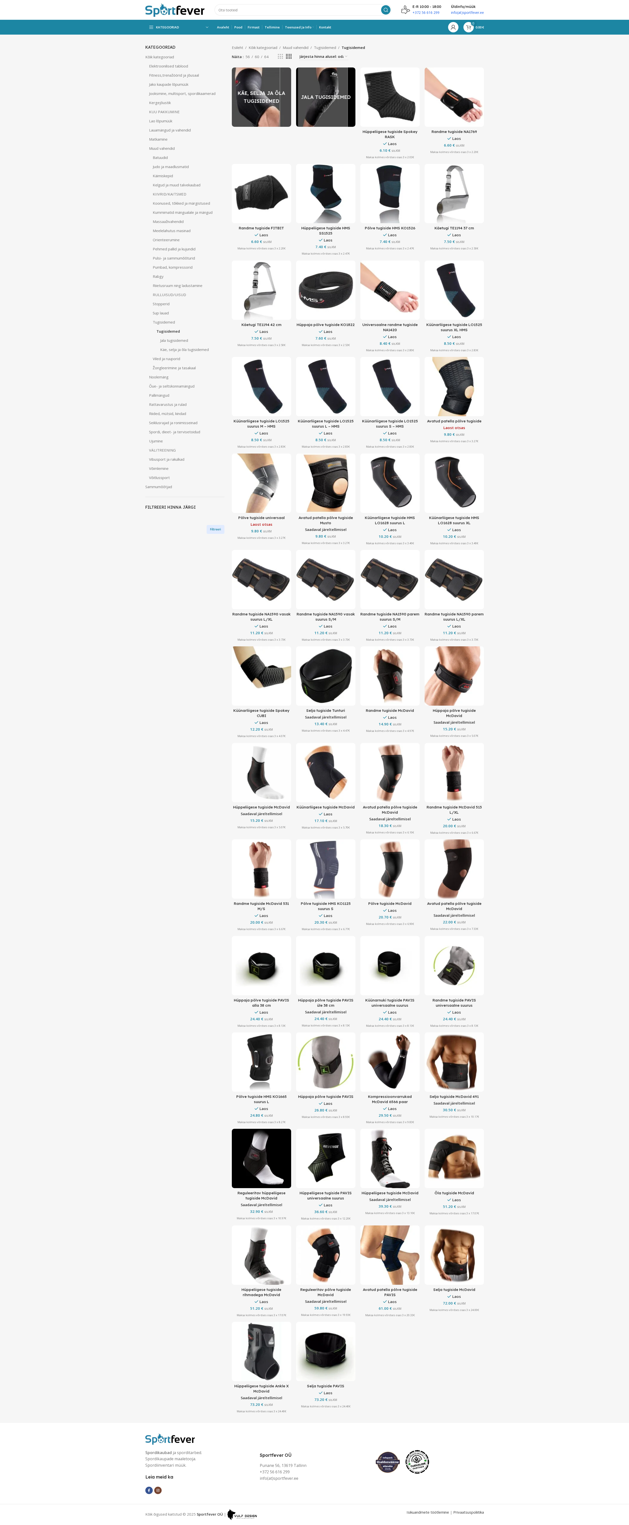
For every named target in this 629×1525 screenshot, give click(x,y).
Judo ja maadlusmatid (171, 166)
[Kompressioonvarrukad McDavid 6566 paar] (390, 1062)
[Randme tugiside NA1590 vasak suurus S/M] (325, 579)
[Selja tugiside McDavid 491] (454, 1062)
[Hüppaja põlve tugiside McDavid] (454, 676)
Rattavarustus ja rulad (168, 404)
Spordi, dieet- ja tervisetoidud (174, 431)
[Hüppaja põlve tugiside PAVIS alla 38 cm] (261, 965)
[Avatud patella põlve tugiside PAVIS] (390, 1255)
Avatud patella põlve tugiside (454, 421)
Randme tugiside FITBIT (261, 228)
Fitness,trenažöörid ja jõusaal (174, 75)
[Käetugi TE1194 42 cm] (261, 290)
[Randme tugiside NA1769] (454, 97)
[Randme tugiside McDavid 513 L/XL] (454, 772)
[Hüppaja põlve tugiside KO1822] (325, 290)
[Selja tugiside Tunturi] (325, 676)
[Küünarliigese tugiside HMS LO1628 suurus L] (390, 483)
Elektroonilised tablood (168, 66)
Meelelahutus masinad (172, 230)
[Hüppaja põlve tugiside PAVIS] (325, 1062)
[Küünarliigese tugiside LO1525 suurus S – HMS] (390, 386)
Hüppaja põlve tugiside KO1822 (326, 324)
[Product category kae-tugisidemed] (261, 97)
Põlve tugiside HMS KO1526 (390, 228)
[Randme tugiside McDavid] (390, 676)
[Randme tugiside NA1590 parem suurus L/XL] (454, 579)
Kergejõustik (160, 102)
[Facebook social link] (149, 1490)
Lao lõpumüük (160, 120)
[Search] (385, 10)
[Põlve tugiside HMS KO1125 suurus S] (325, 869)
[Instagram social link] (158, 1490)
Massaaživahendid (168, 221)
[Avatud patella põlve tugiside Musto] (325, 483)
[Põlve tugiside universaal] (261, 483)
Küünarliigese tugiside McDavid (326, 807)
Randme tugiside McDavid (390, 710)
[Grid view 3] (280, 56)
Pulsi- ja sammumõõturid (174, 258)
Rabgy (158, 276)
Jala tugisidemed (174, 340)
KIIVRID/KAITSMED (169, 194)
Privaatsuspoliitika (468, 1512)
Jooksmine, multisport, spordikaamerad (182, 93)
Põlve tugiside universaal (261, 517)
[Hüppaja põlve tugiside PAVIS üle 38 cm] (325, 965)
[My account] (453, 27)
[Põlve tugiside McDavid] (390, 869)
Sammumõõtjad (158, 486)
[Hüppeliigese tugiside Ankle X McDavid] (261, 1351)
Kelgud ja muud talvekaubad (176, 184)
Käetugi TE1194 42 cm (261, 324)
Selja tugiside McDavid (454, 1289)
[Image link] (170, 1438)
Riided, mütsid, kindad (167, 413)
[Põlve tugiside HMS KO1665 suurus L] (261, 1062)
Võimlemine (159, 468)
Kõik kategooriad (159, 56)
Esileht (237, 47)
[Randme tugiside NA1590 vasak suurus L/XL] (261, 579)
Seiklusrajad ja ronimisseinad (173, 422)
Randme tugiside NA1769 (454, 131)
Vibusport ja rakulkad (166, 459)
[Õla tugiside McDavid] (454, 1158)
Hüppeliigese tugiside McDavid (261, 807)
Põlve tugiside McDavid (390, 903)
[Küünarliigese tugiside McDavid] (325, 772)
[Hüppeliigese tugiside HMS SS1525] (325, 193)
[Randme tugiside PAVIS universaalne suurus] (454, 965)
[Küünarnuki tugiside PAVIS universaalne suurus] (390, 965)
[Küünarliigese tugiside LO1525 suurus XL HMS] (454, 290)
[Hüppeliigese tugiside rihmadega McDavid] (261, 1255)
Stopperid (161, 303)
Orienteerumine (166, 239)
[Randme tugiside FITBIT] (261, 193)
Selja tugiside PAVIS (325, 1386)
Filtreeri (215, 529)
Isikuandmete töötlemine (428, 1512)
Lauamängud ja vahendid (170, 130)
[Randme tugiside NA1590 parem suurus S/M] (390, 579)
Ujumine (156, 440)
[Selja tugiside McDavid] (454, 1255)
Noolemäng (159, 376)
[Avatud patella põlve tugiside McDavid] (390, 772)
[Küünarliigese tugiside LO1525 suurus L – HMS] (325, 386)
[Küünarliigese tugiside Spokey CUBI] (261, 676)
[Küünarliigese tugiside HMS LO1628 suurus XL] (454, 483)
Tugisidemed (164, 322)
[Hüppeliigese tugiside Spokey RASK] (390, 97)
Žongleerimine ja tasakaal (174, 367)
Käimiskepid (163, 175)
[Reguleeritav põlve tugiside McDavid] (325, 1255)
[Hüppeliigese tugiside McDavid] (261, 772)
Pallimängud (159, 395)
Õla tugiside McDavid (454, 1193)
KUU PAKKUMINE (164, 111)
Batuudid (160, 157)
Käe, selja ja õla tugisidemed (184, 349)
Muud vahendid (162, 148)
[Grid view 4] (289, 56)
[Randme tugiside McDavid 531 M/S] (261, 869)
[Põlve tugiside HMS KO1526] (390, 193)
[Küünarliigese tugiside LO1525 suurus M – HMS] (261, 386)
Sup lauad (161, 312)
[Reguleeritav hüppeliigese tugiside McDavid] (261, 1158)
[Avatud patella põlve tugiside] (454, 386)
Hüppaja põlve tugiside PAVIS (325, 1096)
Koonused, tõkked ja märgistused (181, 203)
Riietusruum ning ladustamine (177, 285)
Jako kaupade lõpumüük (168, 84)
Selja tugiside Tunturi (325, 710)
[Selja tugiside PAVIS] (325, 1351)
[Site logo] (175, 9)
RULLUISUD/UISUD (169, 294)
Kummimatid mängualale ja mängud (183, 212)
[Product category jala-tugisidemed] (325, 97)
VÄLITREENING (162, 450)
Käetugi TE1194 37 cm (454, 228)
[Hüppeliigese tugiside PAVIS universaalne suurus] (325, 1158)
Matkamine (158, 139)
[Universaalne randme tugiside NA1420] (390, 290)
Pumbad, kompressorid (173, 267)
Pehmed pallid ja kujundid (174, 248)
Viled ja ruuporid (166, 358)
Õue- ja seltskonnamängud (172, 386)
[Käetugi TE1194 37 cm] (454, 193)
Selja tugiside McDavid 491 (454, 1096)
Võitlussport (159, 477)
